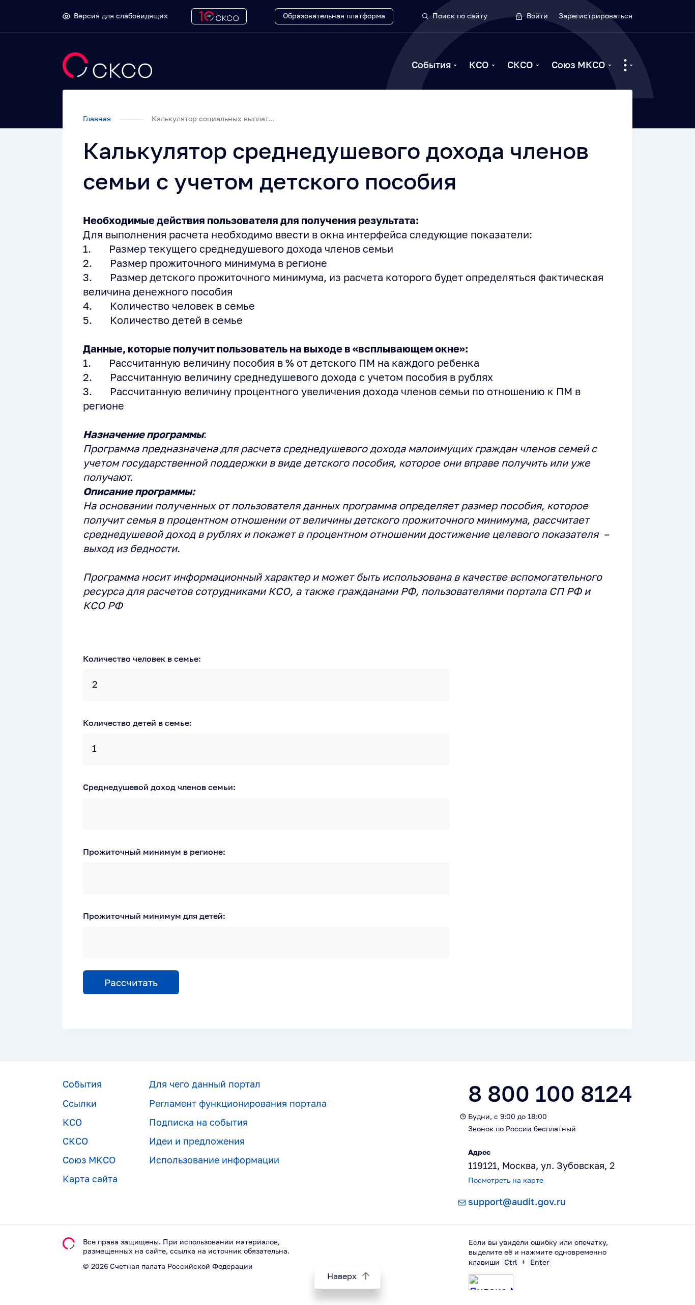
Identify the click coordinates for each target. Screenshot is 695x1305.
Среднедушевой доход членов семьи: (159, 787)
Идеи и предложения (197, 1141)
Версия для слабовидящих (121, 15)
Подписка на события (198, 1122)
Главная (98, 118)
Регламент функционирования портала (238, 1103)
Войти (537, 15)
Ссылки (80, 1103)
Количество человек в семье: (142, 659)
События (431, 64)
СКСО (520, 64)
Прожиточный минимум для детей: (154, 916)
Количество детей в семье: (137, 723)
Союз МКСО (578, 64)
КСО (479, 64)
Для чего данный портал (204, 1084)
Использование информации (214, 1159)
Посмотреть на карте (505, 1180)
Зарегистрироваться (595, 15)
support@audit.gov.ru (517, 1201)
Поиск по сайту (459, 15)
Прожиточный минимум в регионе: (154, 852)
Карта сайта (90, 1178)
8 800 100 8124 (550, 1093)
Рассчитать (131, 982)
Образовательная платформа (334, 15)
